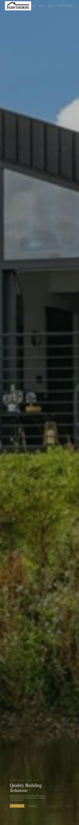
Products (42, 6)
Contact (59, 6)
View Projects (33, 805)
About (34, 6)
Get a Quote (68, 5)
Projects (51, 6)
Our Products (17, 805)
